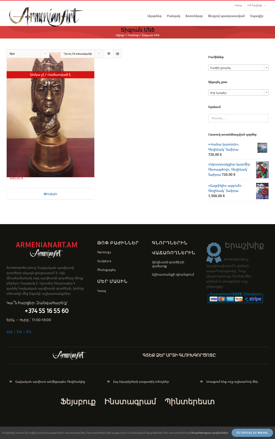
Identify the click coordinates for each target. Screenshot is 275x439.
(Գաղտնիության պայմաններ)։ (209, 432)
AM (9, 331)
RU (28, 331)
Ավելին (52, 194)
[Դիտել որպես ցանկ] (117, 53)
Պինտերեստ (190, 401)
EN (19, 331)
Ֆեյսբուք (78, 401)
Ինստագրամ (130, 401)
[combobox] (238, 68)
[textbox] (238, 68)
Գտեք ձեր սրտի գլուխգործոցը (179, 354)
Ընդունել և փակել (252, 432)
